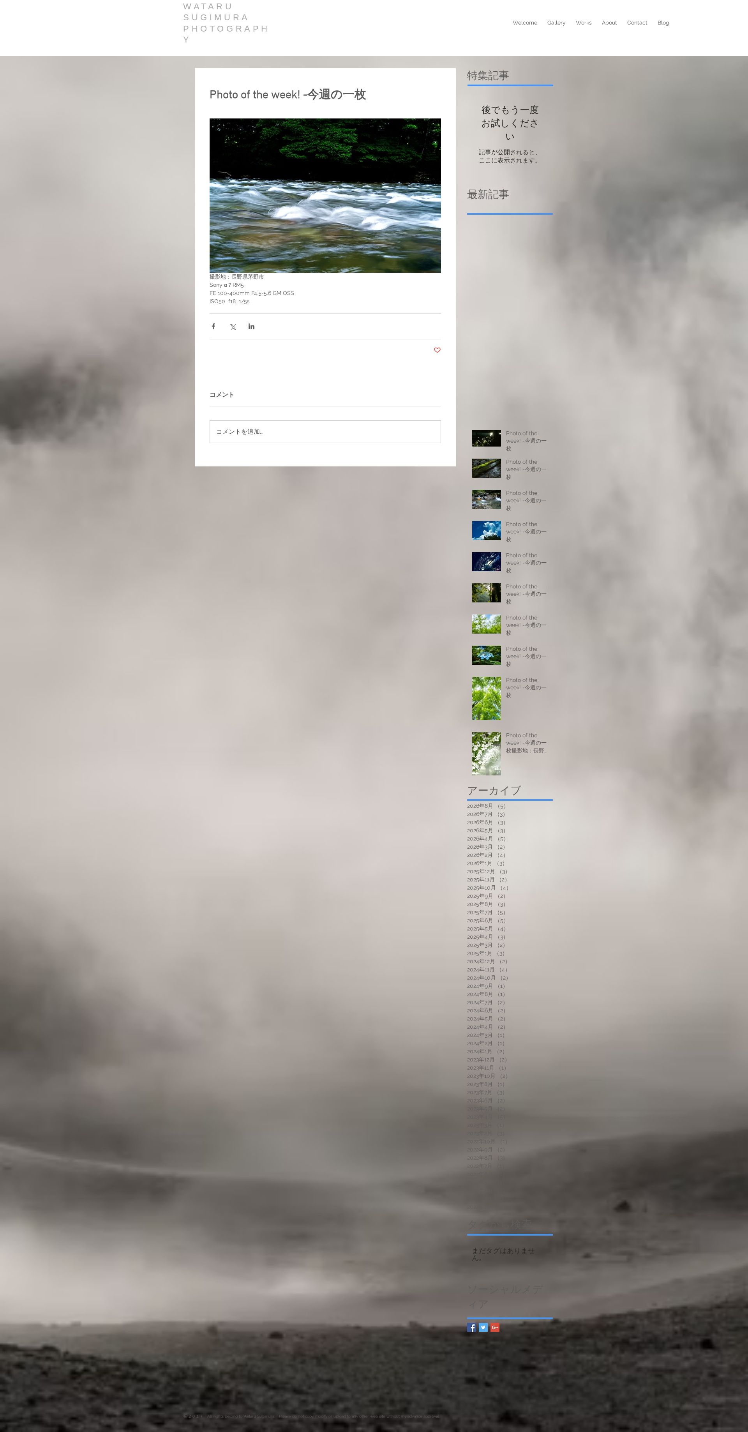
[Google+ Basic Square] (494, 1327)
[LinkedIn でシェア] (251, 326)
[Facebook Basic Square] (471, 1327)
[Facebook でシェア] (213, 326)
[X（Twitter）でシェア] (232, 326)
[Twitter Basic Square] (483, 1327)
